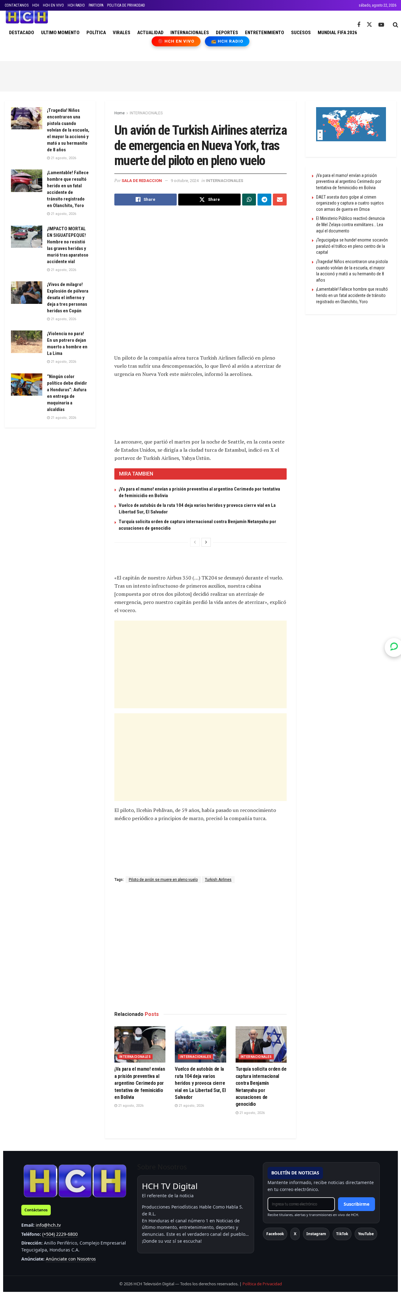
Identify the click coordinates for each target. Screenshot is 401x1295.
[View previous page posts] (195, 542)
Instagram (316, 1233)
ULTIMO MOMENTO (60, 32)
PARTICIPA (96, 5)
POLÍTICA (96, 32)
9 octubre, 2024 (185, 180)
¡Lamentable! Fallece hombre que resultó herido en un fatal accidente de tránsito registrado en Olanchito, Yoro (352, 295)
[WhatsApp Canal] (394, 647)
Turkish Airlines (218, 879)
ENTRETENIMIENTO (264, 32)
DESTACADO (21, 32)
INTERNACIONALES (189, 32)
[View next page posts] (206, 542)
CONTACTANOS (17, 5)
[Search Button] (395, 25)
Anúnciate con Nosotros (71, 1259)
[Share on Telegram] (264, 199)
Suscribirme (356, 1204)
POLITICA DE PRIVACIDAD (126, 5)
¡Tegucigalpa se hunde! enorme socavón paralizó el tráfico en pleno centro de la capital (352, 246)
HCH (35, 5)
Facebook (275, 1233)
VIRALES (121, 32)
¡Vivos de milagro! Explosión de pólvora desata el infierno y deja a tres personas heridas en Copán (67, 298)
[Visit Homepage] (27, 17)
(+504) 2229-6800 (60, 1234)
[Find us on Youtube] (381, 25)
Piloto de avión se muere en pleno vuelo (163, 879)
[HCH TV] (74, 1181)
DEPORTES (227, 32)
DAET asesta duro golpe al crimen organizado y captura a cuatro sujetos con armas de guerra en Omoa (350, 203)
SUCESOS (301, 32)
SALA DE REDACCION (142, 180)
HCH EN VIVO (53, 5)
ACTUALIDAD (150, 32)
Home (119, 113)
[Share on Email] (280, 199)
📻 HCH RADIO (227, 41)
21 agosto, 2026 (130, 1106)
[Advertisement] (200, 75)
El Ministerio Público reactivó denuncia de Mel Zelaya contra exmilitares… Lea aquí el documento (350, 224)
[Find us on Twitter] (369, 25)
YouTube (366, 1233)
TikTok (342, 1233)
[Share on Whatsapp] (249, 199)
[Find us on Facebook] (358, 25)
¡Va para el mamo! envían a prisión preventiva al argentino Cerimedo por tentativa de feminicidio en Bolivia (139, 1083)
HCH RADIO (76, 5)
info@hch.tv (48, 1225)
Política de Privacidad (262, 1284)
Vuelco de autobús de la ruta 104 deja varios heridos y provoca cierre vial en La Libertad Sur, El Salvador (200, 1083)
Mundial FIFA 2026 (337, 32)
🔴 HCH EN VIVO (176, 41)
